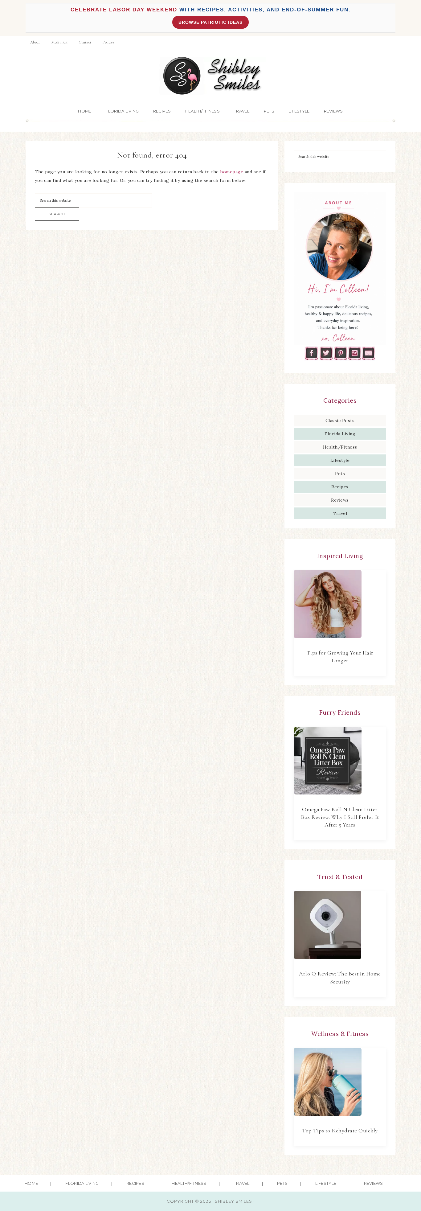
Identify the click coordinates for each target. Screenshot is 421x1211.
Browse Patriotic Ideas (210, 22)
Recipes (340, 487)
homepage (231, 171)
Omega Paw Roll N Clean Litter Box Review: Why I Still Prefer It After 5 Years (340, 817)
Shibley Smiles (210, 76)
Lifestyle (340, 460)
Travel (340, 513)
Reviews (340, 500)
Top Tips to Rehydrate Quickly (340, 1130)
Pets (340, 473)
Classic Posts (340, 420)
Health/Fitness (340, 447)
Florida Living (340, 434)
